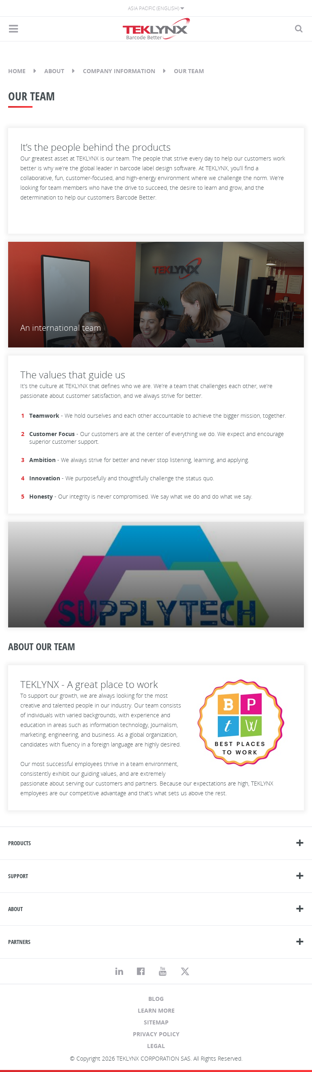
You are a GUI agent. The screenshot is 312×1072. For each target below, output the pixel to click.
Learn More (156, 1010)
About (54, 71)
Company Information (119, 71)
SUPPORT (18, 876)
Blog (156, 999)
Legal (156, 1046)
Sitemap (156, 1022)
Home (17, 71)
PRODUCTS (19, 843)
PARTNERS (19, 942)
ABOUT (15, 909)
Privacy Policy (156, 1034)
